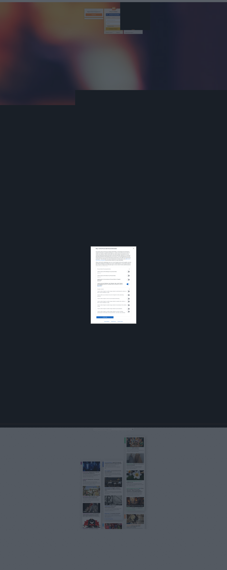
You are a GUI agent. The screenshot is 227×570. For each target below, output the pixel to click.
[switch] (128, 271)
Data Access (113, 321)
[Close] (134, 249)
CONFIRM (105, 317)
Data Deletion (106, 321)
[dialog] (113, 285)
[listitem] (113, 269)
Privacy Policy (120, 321)
